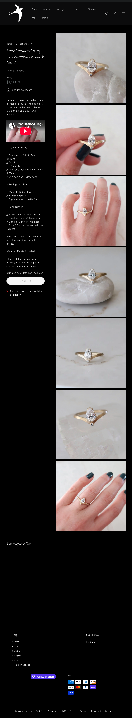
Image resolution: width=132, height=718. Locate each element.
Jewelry (60, 9)
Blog (33, 18)
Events (44, 18)
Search (16, 641)
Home (34, 9)
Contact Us (93, 9)
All (32, 44)
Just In (46, 9)
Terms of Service (21, 665)
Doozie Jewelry (15, 70)
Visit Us (77, 9)
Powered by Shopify (102, 711)
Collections (21, 44)
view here (31, 176)
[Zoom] (91, 68)
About (15, 646)
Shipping (11, 273)
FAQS (15, 660)
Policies (16, 651)
